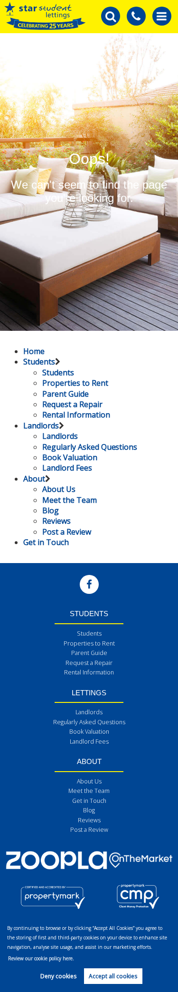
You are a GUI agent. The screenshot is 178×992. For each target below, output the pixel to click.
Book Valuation (69, 457)
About (34, 478)
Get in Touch (45, 542)
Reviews (56, 521)
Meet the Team (69, 500)
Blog (50, 510)
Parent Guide (65, 394)
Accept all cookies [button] (113, 976)
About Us (58, 489)
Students (39, 361)
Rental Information (76, 415)
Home (34, 351)
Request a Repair (72, 404)
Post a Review (66, 532)
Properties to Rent (75, 383)
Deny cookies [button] (58, 976)
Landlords (41, 425)
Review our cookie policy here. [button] (41, 958)
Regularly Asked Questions (89, 447)
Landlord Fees (67, 468)
